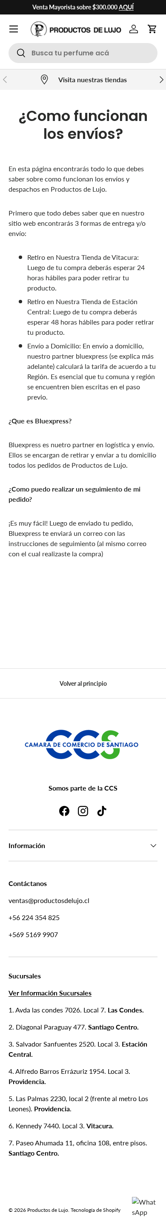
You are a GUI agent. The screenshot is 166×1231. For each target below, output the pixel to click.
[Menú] (13, 29)
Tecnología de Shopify (95, 1210)
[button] (152, 29)
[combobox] (83, 53)
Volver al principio (83, 683)
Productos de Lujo (47, 1210)
